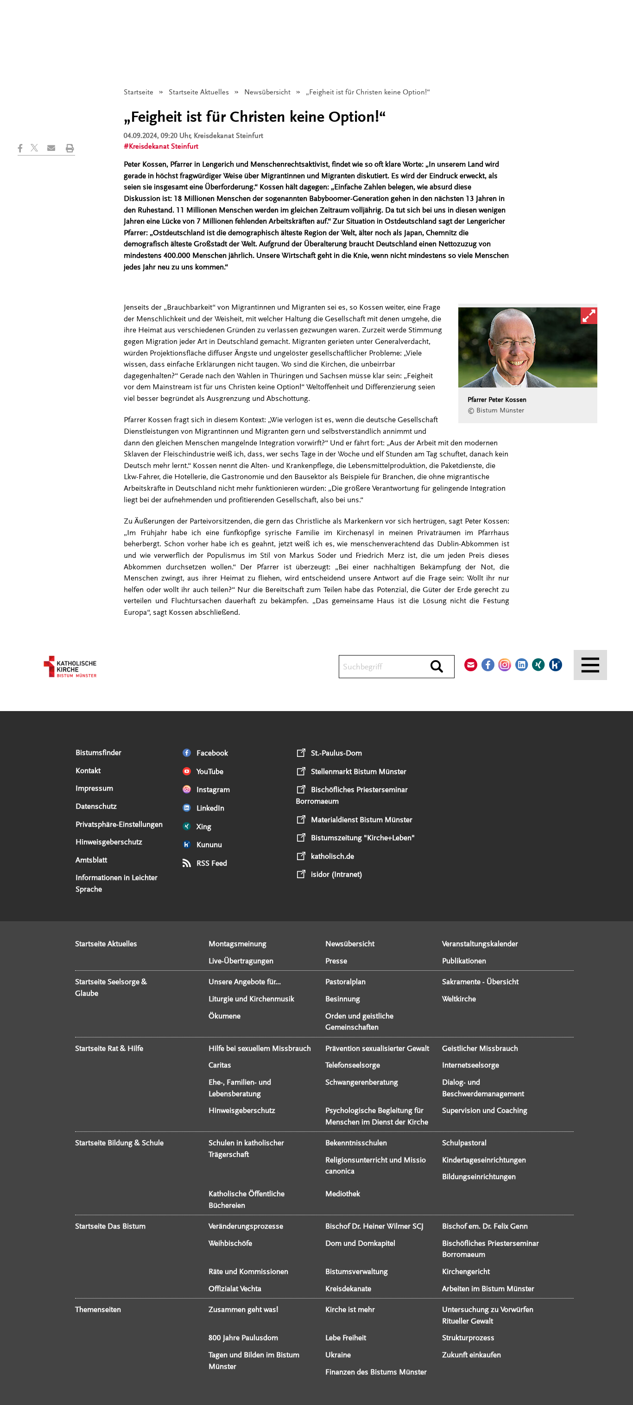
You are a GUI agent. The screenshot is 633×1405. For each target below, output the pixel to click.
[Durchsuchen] (436, 667)
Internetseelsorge (470, 1065)
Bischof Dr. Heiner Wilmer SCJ (374, 1226)
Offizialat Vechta (235, 1288)
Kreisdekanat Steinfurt (163, 146)
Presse (336, 960)
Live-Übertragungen (241, 960)
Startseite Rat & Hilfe (109, 1048)
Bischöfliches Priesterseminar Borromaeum (490, 1249)
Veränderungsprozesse (246, 1226)
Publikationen (464, 960)
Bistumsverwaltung (356, 1271)
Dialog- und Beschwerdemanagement (483, 1088)
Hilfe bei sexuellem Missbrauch (260, 1048)
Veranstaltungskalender (480, 943)
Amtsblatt (91, 859)
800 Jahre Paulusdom (243, 1337)
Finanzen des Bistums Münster (376, 1372)
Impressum (94, 788)
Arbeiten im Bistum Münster (488, 1288)
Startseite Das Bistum (110, 1226)
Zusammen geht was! (243, 1309)
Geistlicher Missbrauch (480, 1048)
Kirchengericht (466, 1271)
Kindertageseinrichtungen (484, 1159)
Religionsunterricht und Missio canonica (375, 1165)
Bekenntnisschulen (356, 1142)
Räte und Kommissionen (248, 1271)
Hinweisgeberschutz (109, 841)
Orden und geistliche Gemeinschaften (359, 1022)
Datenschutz (96, 806)
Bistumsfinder (98, 752)
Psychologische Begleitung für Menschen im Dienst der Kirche (376, 1116)
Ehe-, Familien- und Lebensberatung (240, 1088)
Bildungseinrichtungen (479, 1176)
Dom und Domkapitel (360, 1243)
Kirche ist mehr (350, 1309)
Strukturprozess (468, 1337)
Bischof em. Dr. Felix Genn (485, 1226)
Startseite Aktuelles (199, 92)
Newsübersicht (267, 92)
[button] (24, 148)
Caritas (220, 1065)
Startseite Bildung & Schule (119, 1142)
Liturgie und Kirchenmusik (251, 998)
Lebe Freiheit (345, 1337)
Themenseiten (98, 1309)
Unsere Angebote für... (245, 981)
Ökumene (225, 1016)
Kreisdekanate (348, 1288)
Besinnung (342, 998)
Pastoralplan (345, 981)
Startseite (138, 92)
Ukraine (338, 1354)
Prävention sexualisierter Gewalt (377, 1048)
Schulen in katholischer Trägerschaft (246, 1148)
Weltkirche (459, 998)
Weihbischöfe (230, 1243)
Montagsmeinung (237, 943)
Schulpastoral (464, 1142)
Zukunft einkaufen (471, 1354)
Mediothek (342, 1193)
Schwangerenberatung (361, 1082)
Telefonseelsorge (352, 1065)
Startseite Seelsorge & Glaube (111, 987)
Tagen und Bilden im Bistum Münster (254, 1360)
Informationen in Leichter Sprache (117, 883)
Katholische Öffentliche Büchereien (247, 1199)
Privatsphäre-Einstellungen (119, 824)
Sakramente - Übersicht (480, 981)
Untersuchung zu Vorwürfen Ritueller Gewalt (487, 1315)
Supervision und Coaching (484, 1110)
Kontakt (88, 770)
